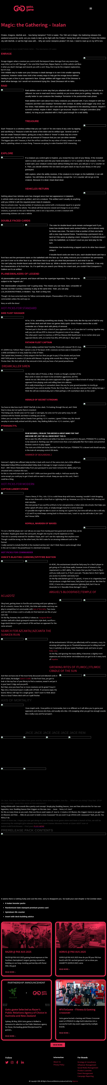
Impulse (55, 659)
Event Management (85, 1073)
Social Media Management (88, 1067)
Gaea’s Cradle (25, 678)
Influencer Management (87, 1065)
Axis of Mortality (39, 609)
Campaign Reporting (86, 1076)
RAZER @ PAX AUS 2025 (18, 951)
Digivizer (75, 1081)
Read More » (10, 972)
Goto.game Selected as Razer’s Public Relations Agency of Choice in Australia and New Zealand (26, 1012)
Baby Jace (53, 651)
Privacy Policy (59, 1064)
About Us (57, 1062)
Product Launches (85, 1070)
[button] (91, 8)
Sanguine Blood (45, 617)
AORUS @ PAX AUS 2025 (72, 951)
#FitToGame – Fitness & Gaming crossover (77, 1011)
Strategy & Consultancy (87, 1062)
